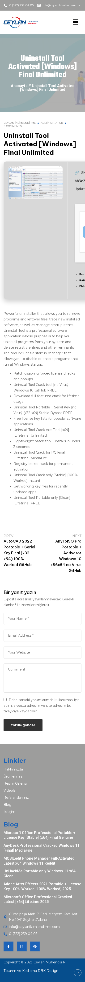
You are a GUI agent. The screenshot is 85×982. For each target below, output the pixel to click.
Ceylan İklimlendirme (20, 122)
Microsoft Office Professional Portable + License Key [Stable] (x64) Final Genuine (40, 835)
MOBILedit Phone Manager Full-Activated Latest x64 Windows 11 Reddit (39, 861)
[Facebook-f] (8, 946)
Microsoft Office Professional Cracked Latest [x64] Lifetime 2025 (38, 899)
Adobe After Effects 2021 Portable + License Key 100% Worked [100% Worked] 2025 (42, 886)
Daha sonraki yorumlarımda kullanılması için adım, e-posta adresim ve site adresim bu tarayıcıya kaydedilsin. (42, 705)
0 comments (13, 126)
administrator (52, 122)
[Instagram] (22, 946)
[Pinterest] (35, 946)
